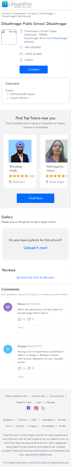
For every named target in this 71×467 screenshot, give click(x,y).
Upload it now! (35, 248)
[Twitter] (43, 409)
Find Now (36, 198)
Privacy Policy (57, 396)
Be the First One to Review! (35, 277)
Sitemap (50, 402)
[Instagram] (36, 409)
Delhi (34, 419)
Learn (39, 402)
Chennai (22, 419)
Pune (8, 426)
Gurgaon (32, 426)
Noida (62, 426)
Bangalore (8, 419)
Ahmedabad (48, 426)
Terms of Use (38, 396)
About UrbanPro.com (16, 396)
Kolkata (19, 426)
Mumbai (62, 419)
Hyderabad (47, 419)
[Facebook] (28, 409)
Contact (33, 69)
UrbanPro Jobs (23, 402)
